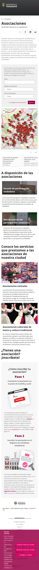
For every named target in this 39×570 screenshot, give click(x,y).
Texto (6, 79)
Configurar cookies (25, 555)
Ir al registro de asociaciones (17, 102)
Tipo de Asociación (10, 93)
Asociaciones (7, 19)
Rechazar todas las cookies (26, 550)
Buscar (31, 102)
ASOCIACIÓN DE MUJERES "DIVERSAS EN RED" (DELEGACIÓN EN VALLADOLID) (10, 160)
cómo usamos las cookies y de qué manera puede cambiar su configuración (8, 561)
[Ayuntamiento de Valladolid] (3, 5)
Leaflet (5, 148)
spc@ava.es (16, 429)
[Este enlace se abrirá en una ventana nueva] (19, 398)
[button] (14, 115)
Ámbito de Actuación (10, 86)
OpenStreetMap (14, 148)
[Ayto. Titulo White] (11, 5)
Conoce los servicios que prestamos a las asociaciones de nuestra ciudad (17, 252)
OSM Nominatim (33, 148)
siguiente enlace (10, 491)
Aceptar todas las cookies (25, 545)
